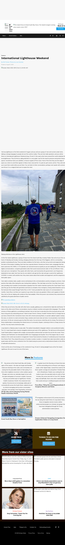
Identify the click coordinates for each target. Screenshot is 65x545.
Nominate (60, 28)
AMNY (49, 478)
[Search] (60, 35)
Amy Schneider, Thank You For (17, 514)
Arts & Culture (12, 35)
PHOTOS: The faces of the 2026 (49, 514)
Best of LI (61, 26)
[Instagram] (53, 36)
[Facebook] (50, 36)
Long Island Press (17, 478)
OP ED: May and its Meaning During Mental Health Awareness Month (15, 392)
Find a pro (16, 441)
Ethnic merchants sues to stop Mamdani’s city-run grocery (49, 482)
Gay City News (49, 511)
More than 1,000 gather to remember (17, 482)
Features (3, 55)
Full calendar (48, 443)
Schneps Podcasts (17, 511)
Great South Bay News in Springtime (13, 419)
